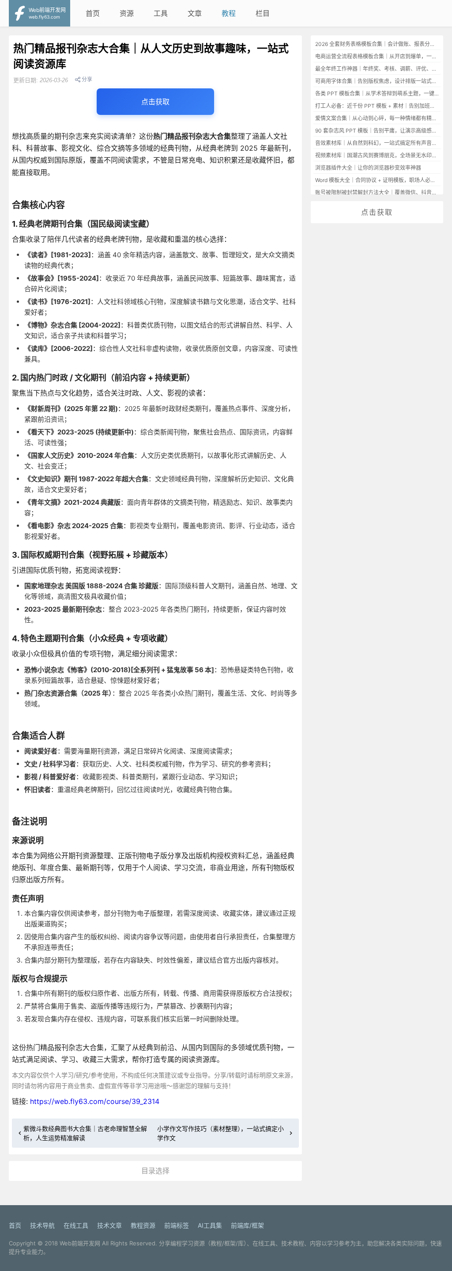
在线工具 (76, 1225)
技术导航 (42, 1225)
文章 (195, 13)
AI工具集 (210, 1225)
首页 (93, 13)
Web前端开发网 (80, 1243)
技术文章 (109, 1225)
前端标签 (176, 1225)
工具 (161, 13)
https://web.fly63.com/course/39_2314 (94, 1101)
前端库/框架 (247, 1225)
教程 (229, 13)
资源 (127, 13)
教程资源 (143, 1225)
